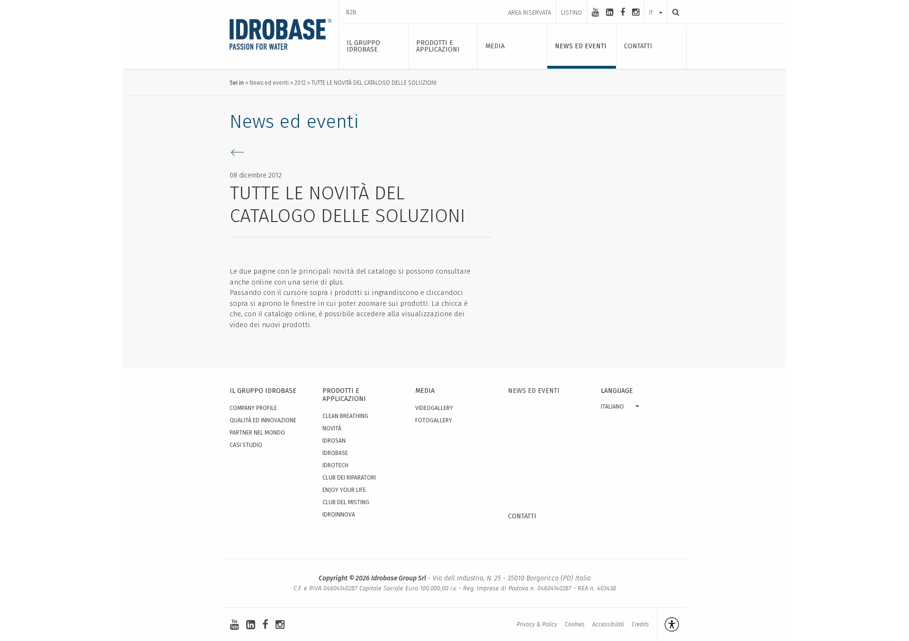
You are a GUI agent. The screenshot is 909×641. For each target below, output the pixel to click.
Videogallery (434, 408)
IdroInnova (338, 514)
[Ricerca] (673, 12)
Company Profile (253, 408)
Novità (331, 428)
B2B (351, 12)
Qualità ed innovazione (263, 420)
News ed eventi (269, 83)
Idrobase (335, 453)
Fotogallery (433, 420)
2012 (300, 83)
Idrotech (335, 465)
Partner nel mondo (257, 432)
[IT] (655, 3)
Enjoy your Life (344, 490)
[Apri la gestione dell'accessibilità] (668, 624)
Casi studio (246, 445)
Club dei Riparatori (349, 477)
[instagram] (635, 12)
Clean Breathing (345, 416)
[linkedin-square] (609, 12)
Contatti (522, 516)
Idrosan (334, 440)
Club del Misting (345, 502)
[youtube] (595, 12)
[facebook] (622, 12)
